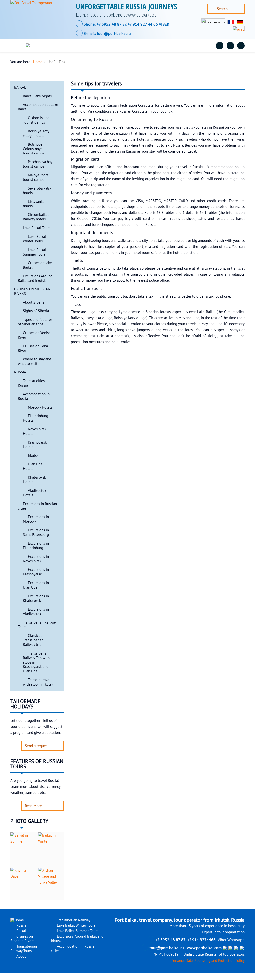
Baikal (77, 45)
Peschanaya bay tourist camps (37, 164)
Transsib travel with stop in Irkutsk (38, 682)
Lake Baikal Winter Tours (34, 238)
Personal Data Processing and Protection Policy (208, 960)
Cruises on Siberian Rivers (113, 45)
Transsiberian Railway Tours (167, 45)
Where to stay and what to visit (34, 361)
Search (222, 9)
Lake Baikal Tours (36, 228)
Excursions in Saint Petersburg (36, 532)
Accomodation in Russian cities (73, 948)
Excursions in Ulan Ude (36, 585)
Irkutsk (33, 455)
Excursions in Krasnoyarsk (36, 571)
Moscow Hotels (40, 407)
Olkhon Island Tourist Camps (36, 120)
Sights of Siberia (36, 311)
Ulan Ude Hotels (33, 466)
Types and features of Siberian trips (35, 321)
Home (38, 62)
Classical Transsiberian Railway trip (33, 640)
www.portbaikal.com (204, 947)
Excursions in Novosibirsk (36, 558)
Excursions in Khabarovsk (36, 598)
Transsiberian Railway (73, 920)
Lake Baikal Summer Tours (34, 252)
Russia (55, 45)
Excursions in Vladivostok (36, 611)
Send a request (37, 746)
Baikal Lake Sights (37, 96)
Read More (33, 806)
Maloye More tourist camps (36, 177)
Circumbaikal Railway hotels (35, 216)
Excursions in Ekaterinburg (36, 545)
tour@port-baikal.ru (114, 33)
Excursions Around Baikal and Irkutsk (35, 278)
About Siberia (33, 302)
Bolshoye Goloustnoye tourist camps (33, 148)
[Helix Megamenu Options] (18, 45)
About (204, 45)
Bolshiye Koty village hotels (36, 133)
